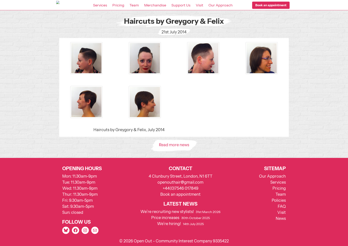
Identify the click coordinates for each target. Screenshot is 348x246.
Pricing (118, 5)
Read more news (174, 144)
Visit (199, 5)
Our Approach (220, 5)
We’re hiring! (169, 223)
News (281, 218)
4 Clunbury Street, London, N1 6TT (180, 176)
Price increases (165, 217)
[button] (271, 5)
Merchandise (155, 5)
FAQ (282, 206)
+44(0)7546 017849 (180, 188)
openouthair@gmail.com (180, 182)
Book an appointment (180, 194)
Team (134, 5)
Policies (279, 200)
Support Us (181, 5)
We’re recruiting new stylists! (167, 211)
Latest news (181, 204)
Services (100, 5)
